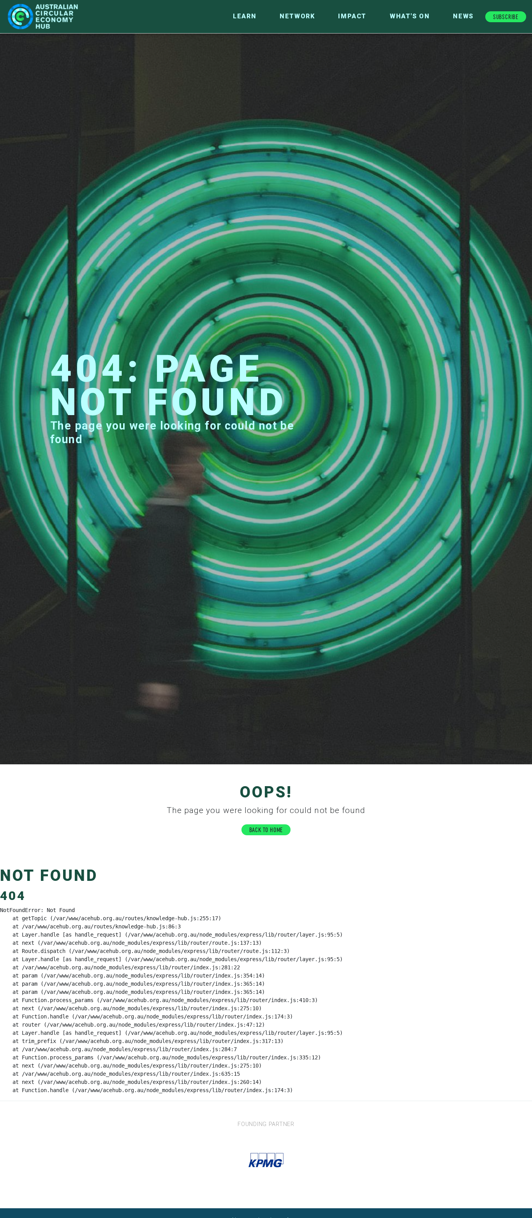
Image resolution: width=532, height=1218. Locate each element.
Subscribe (505, 16)
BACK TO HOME (266, 829)
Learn (244, 16)
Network (297, 16)
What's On (410, 16)
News (463, 16)
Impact (352, 16)
